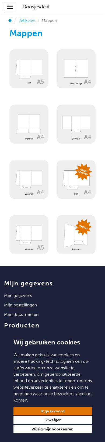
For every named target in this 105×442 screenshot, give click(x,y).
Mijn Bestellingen (20, 305)
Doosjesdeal (36, 7)
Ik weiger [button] (52, 420)
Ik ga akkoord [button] (53, 411)
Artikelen (27, 20)
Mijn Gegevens (18, 295)
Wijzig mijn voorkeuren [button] (53, 429)
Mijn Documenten (21, 314)
